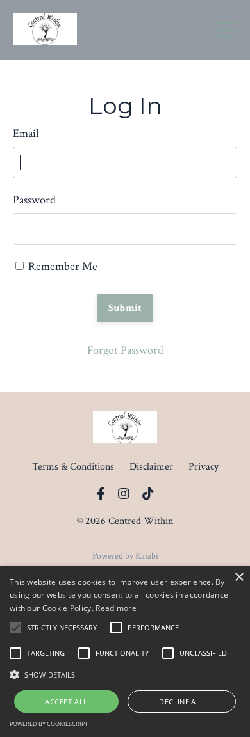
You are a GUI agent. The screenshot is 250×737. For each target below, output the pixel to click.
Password (34, 200)
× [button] (239, 577)
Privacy (203, 466)
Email (25, 133)
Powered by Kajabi (125, 556)
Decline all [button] (181, 701)
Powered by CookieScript (49, 724)
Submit (125, 308)
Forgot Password (125, 350)
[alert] (125, 651)
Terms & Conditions (73, 466)
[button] (125, 674)
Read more (116, 608)
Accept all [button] (66, 701)
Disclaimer (151, 466)
